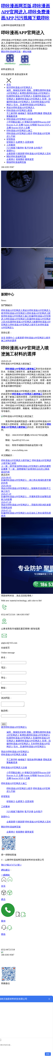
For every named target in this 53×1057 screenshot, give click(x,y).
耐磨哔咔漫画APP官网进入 (29, 99)
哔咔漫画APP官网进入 (12, 310)
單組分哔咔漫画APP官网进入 (21, 107)
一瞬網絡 (5, 875)
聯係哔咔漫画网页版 (16, 162)
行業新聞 (20, 153)
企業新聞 (11, 153)
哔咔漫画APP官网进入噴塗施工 (16, 460)
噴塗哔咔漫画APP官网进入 (19, 87)
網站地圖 (27, 51)
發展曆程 (20, 159)
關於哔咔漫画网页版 (11, 51)
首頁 (9, 84)
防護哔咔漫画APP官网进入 (19, 96)
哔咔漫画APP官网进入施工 (19, 130)
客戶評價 (28, 148)
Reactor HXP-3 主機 (20, 128)
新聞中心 (11, 151)
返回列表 (5, 472)
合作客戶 (38, 148)
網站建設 (5, 870)
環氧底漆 (47, 113)
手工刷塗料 (12, 113)
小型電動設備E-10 (15, 122)
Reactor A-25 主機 (15, 125)
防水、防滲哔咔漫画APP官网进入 (30, 105)
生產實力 (20, 142)
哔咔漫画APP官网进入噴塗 (19, 133)
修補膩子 (22, 113)
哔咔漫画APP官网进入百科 (38, 153)
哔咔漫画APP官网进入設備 (19, 119)
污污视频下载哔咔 (15, 148)
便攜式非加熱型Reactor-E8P (37, 122)
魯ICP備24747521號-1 (11, 865)
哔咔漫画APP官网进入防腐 (18, 319)
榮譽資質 (29, 159)
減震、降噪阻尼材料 (16, 90)
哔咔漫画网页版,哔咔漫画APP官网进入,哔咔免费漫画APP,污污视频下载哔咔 (25, 11)
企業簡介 (11, 159)
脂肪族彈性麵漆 (34, 113)
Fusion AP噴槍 (30, 125)
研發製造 (11, 139)
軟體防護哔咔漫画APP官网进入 (35, 93)
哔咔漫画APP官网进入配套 (19, 110)
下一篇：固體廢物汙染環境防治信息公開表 (28, 469)
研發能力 (11, 142)
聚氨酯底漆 (12, 116)
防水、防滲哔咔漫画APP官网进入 (30, 746)
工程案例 (11, 145)
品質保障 (29, 142)
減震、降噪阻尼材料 (16, 732)
